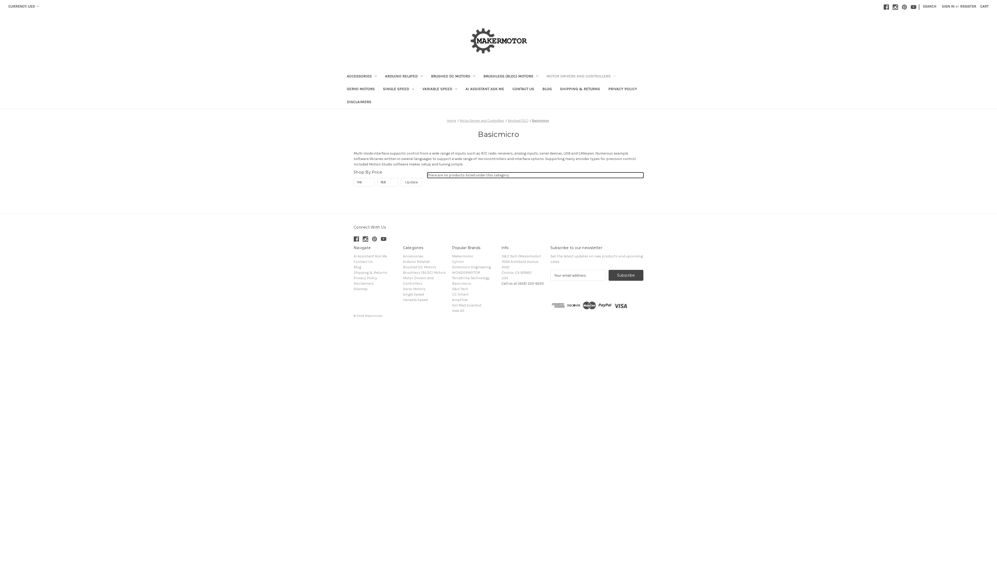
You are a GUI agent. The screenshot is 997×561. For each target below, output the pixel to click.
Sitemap (361, 289)
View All (458, 311)
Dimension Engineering (471, 267)
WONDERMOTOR (466, 272)
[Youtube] (913, 7)
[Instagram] (895, 7)
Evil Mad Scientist (467, 305)
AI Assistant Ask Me (485, 88)
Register (968, 6)
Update (411, 182)
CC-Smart (460, 294)
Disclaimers (359, 101)
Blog (547, 88)
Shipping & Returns (580, 88)
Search (929, 6)
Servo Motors (361, 88)
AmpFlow (460, 300)
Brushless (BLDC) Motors (508, 76)
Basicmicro (461, 283)
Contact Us (523, 88)
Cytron (458, 261)
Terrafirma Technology (471, 278)
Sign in (948, 6)
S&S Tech (460, 289)
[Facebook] (886, 7)
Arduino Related (401, 76)
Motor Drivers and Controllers (579, 76)
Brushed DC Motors (450, 76)
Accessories (359, 76)
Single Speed (396, 88)
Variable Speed (437, 88)
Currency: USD (22, 6)
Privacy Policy (622, 88)
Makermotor (462, 256)
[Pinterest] (904, 7)
